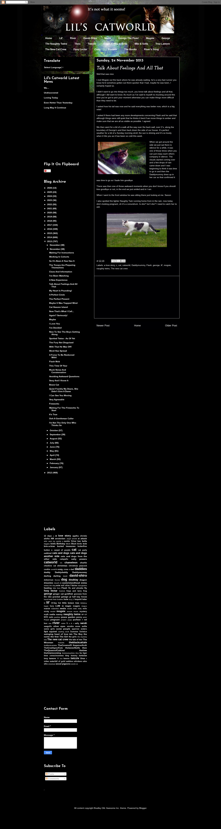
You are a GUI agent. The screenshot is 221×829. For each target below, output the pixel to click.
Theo (77, 44)
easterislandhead (71, 583)
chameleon (70, 562)
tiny (67, 655)
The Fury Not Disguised (61, 342)
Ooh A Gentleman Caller (61, 418)
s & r (71, 623)
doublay (73, 579)
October (54, 430)
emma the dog (50, 585)
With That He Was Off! (60, 347)
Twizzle (92, 44)
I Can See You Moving (60, 395)
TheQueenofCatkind (54, 650)
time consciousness (54, 656)
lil (44, 603)
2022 (50, 204)
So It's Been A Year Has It (62, 261)
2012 (50, 472)
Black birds (76, 544)
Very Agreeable (56, 399)
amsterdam (60, 539)
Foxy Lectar (80, 49)
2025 (50, 192)
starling (61, 632)
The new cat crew (119, 268)
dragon (83, 580)
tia (81, 653)
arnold (74, 539)
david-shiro (78, 575)
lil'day (54, 603)
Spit (46, 631)
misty (46, 611)
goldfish (68, 594)
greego (64, 596)
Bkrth (68, 544)
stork (67, 632)
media (63, 608)
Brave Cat (54, 385)
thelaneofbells (72, 648)
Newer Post (103, 325)
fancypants (82, 585)
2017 (50, 225)
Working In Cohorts (59, 257)
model (52, 611)
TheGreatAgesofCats (53, 648)
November (55, 249)
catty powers (79, 559)
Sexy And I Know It (58, 380)
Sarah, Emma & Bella (115, 44)
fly (85, 588)
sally (77, 623)
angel (69, 539)
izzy (70, 599)
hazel (46, 599)
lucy (52, 606)
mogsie (167, 265)
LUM (57, 606)
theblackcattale (78, 642)
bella (84, 541)
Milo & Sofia (141, 44)
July (52, 443)
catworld (126, 265)
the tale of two (75, 640)
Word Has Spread (58, 351)
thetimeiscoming (52, 653)
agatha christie (79, 536)
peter (85, 617)
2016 (50, 229)
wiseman (51, 664)
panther (57, 617)
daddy (47, 572)
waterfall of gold (57, 661)
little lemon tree (70, 603)
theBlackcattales (50, 645)
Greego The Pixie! (128, 38)
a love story (109, 265)
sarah (83, 623)
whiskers (78, 661)
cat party (82, 550)
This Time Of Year (58, 366)
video (46, 661)
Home (48, 38)
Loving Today (51, 97)
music (76, 611)
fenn (59, 588)
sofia (84, 626)
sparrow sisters (79, 629)
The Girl (64, 636)
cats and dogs (60, 553)
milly (80, 609)
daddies (81, 569)
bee (79, 541)
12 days (48, 536)
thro (77, 653)
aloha (47, 538)
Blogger (142, 808)
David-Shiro (90, 38)
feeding (48, 588)
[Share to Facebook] (121, 260)
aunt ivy (51, 541)
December (55, 245)
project (63, 620)
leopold (78, 599)
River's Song (151, 49)
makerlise (55, 609)
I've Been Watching (59, 276)
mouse (69, 611)
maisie (47, 609)
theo (84, 648)
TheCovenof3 (65, 645)
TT (58, 658)
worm (73, 664)
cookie (47, 569)
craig (60, 569)
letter (84, 599)
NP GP (84, 614)
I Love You (54, 323)
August (54, 438)
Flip (48, 170)
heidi (50, 599)
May (52, 451)
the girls (73, 637)
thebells (61, 643)
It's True (53, 414)
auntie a (59, 541)
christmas (62, 565)
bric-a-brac (49, 546)
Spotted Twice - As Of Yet (62, 338)
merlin (69, 609)
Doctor (57, 580)
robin (63, 623)
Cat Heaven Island (58, 307)
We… (46, 88)
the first (55, 636)
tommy (74, 656)
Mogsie (150, 38)
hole (66, 599)
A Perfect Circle (57, 295)
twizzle (75, 658)
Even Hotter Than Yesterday (58, 102)
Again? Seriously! (58, 315)
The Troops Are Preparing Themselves (62, 266)
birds (53, 543)
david (65, 576)
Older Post (171, 325)
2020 (50, 212)
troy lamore (50, 658)
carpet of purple (62, 550)
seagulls (48, 626)
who (85, 661)
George (166, 38)
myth (46, 614)
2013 (50, 241)
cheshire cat (50, 566)
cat (119, 265)
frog (85, 591)
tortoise (83, 655)
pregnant (55, 619)
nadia (52, 614)
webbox (69, 661)
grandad (56, 597)
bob (85, 543)
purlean (77, 619)
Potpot (46, 620)
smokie (70, 626)
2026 (50, 188)
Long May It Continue (55, 107)
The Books (130, 49)
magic (68, 606)
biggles (47, 544)
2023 (50, 200)
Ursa (82, 658)
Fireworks (54, 404)
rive (50, 623)
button (47, 550)
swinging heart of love (56, 634)
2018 (50, 221)
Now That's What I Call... (61, 311)
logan (46, 606)
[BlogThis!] (115, 260)
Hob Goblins (58, 599)
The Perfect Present (59, 299)
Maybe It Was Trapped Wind (63, 303)
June (52, 447)
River (73, 38)
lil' (162, 265)
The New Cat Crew (55, 49)
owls (51, 617)
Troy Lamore (162, 44)
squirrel (53, 631)
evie (58, 585)
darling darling (52, 576)
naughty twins (103, 268)
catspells (64, 559)
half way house (79, 597)
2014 (50, 237)
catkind (48, 553)
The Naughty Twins (56, 44)
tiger (85, 653)
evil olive (65, 585)
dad (72, 569)
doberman (48, 580)
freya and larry (74, 591)
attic (45, 541)
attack (84, 538)
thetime (83, 650)
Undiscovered (51, 93)
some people (63, 629)
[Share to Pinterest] (124, 260)
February (55, 463)
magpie (76, 606)
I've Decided (55, 328)
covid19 (54, 569)
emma (84, 583)
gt (70, 597)
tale (70, 634)
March (53, 459)
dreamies (48, 583)
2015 (50, 233)
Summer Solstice (78, 632)
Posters (112, 49)
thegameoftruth (80, 645)
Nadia (107, 38)
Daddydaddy (61, 572)
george (156, 265)
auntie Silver (70, 541)
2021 (50, 208)
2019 (50, 216)
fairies (74, 585)
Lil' (61, 38)
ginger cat (58, 594)
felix (54, 588)
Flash (149, 265)
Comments (53, 778)
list (59, 603)
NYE (46, 617)
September (55, 434)
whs (46, 664)
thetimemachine (68, 653)
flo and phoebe (75, 588)
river (56, 623)
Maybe (52, 319)
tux (61, 658)
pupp (70, 620)
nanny (59, 614)
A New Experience (58, 280)
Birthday (61, 543)
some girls (49, 629)
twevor (66, 658)
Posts (51, 774)
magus (84, 606)
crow (66, 569)
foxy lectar (50, 590)
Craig (97, 49)
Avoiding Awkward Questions (64, 376)
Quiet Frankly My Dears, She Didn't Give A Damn (63, 390)
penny (79, 617)
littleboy (83, 603)
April (52, 455)
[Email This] (112, 260)
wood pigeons (63, 664)
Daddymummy (138, 265)
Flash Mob (54, 361)
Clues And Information (60, 271)
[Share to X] (118, 260)
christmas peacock (78, 566)
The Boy (78, 634)
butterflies (82, 546)
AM (52, 538)
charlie (83, 562)
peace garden (68, 617)
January (54, 467)
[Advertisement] (136, 297)
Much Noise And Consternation (57, 371)
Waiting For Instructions (61, 252)
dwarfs (57, 583)
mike (75, 609)
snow (77, 626)
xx (77, 664)
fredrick (62, 591)
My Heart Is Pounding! (60, 290)
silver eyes (59, 626)
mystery (83, 611)
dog (64, 579)
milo (85, 609)
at (79, 539)
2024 (50, 196)
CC (61, 563)
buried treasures (66, 546)
